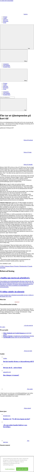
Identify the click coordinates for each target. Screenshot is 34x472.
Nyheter (5, 17)
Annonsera (6, 64)
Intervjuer (5, 19)
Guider (5, 18)
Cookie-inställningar (10, 469)
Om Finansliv (6, 65)
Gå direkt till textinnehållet (6, 0)
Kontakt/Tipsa (6, 66)
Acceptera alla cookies (22, 469)
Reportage (5, 21)
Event (4, 22)
